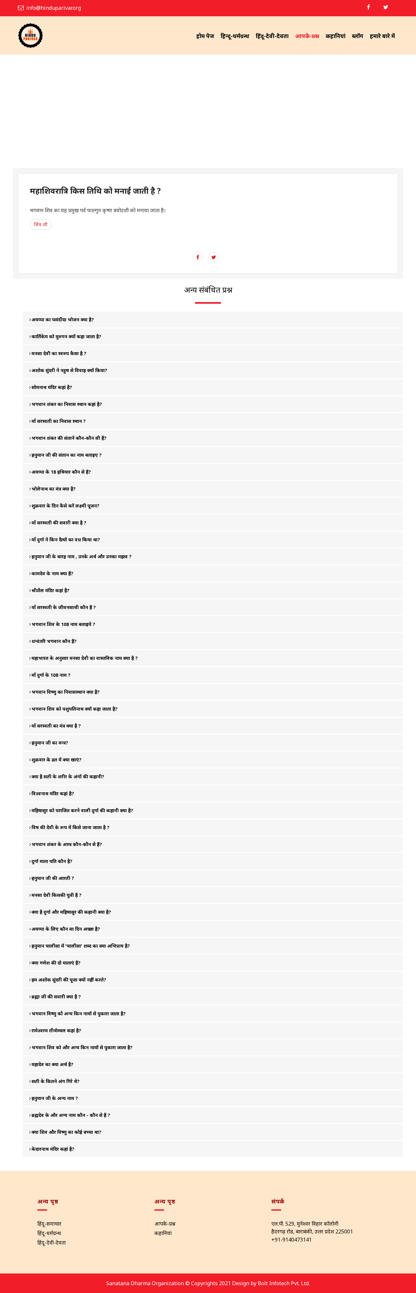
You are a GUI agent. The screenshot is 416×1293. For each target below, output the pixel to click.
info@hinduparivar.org (53, 7)
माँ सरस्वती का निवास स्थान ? (59, 421)
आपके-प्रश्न (307, 36)
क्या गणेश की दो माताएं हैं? (56, 963)
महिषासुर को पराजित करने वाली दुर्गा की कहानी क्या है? (82, 810)
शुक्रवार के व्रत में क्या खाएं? (57, 760)
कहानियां (335, 36)
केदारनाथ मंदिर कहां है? (53, 1149)
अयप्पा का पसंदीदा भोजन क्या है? (63, 319)
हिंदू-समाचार (49, 1223)
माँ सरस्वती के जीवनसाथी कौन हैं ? (64, 607)
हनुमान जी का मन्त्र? (50, 743)
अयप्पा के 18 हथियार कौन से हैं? (61, 472)
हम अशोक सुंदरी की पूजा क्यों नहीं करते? (69, 980)
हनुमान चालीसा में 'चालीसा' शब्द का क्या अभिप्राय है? (81, 946)
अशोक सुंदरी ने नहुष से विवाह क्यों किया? (69, 370)
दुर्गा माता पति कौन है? (52, 861)
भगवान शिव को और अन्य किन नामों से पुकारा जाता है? (82, 1047)
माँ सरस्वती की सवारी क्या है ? (59, 523)
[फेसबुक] (368, 7)
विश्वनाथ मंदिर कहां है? (53, 793)
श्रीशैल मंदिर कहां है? (51, 590)
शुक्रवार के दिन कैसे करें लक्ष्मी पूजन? (65, 506)
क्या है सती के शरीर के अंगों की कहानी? (68, 776)
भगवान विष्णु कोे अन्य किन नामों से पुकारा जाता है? (79, 1013)
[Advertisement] (208, 119)
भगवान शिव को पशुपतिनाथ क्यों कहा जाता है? (75, 709)
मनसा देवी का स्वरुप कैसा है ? (59, 353)
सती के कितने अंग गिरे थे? (56, 1081)
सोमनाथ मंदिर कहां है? (52, 387)
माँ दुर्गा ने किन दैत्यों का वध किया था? (66, 539)
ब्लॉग (357, 36)
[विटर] (385, 7)
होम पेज (205, 36)
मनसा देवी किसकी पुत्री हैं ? (57, 895)
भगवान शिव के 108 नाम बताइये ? (63, 624)
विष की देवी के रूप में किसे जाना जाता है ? (71, 827)
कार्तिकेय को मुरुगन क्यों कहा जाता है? (66, 336)
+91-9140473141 (291, 1239)
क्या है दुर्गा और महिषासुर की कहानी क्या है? (71, 912)
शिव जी (40, 224)
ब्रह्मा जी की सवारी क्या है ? (56, 997)
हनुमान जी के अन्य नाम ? (55, 1098)
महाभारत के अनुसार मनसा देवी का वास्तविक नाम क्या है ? (85, 658)
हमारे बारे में (382, 36)
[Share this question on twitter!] (213, 257)
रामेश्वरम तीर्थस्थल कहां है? (56, 1030)
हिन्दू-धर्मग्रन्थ (235, 36)
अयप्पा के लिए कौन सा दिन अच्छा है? (66, 929)
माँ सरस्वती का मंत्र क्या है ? (56, 726)
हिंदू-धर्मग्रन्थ (49, 1233)
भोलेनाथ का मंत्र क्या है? (54, 489)
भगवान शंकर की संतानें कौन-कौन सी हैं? (69, 438)
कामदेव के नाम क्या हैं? (52, 573)
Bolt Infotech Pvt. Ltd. (284, 1283)
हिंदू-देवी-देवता (272, 36)
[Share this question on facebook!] (197, 257)
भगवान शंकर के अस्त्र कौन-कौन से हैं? (67, 844)
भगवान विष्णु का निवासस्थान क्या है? (66, 692)
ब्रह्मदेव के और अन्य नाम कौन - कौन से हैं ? (71, 1115)
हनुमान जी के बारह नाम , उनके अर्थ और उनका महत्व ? (82, 556)
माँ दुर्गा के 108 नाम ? (51, 675)
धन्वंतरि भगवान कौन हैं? (54, 641)
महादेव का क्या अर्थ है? (52, 1064)
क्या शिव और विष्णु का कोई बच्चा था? (66, 1132)
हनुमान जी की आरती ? (53, 878)
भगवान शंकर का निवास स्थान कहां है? (67, 404)
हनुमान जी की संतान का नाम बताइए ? (67, 455)
